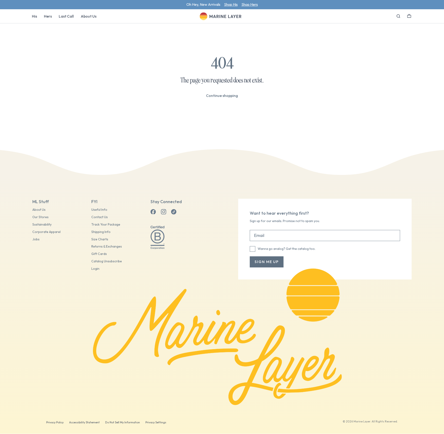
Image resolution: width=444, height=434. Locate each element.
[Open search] (398, 16)
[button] (409, 15)
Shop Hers (249, 4)
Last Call (66, 16)
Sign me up (267, 261)
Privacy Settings (155, 422)
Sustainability (42, 224)
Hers (48, 16)
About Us (88, 16)
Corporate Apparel (46, 232)
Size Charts (99, 239)
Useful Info (99, 210)
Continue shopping (222, 95)
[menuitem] (34, 16)
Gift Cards (99, 254)
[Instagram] (163, 212)
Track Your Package (105, 224)
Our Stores (40, 217)
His (34, 16)
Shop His (231, 4)
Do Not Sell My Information (122, 422)
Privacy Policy (55, 422)
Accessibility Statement (84, 422)
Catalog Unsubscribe (106, 261)
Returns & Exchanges (106, 246)
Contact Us (99, 217)
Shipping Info (101, 232)
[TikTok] (173, 212)
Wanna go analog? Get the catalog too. (286, 249)
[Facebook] (153, 212)
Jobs (36, 239)
